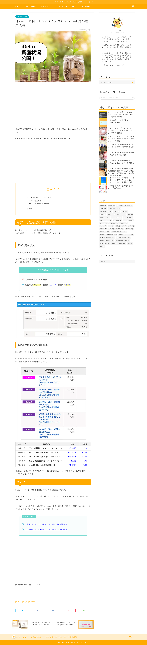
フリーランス (104, 223)
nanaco (124, 211)
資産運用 (33, 602)
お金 (26, 602)
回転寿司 (103, 229)
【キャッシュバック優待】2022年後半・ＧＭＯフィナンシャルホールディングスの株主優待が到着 (121, 180)
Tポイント (111, 214)
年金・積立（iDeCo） (22, 16)
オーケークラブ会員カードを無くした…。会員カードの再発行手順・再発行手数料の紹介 (121, 114)
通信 (130, 243)
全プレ (131, 226)
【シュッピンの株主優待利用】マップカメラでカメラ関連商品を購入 (121, 146)
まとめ (29, 209)
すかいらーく (104, 217)
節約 (114, 243)
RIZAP (102, 214)
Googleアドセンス (105, 211)
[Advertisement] (53, 106)
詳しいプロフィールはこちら (114, 65)
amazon (103, 208)
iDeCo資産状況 (36, 201)
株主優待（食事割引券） (122, 240)
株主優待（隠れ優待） (106, 240)
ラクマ (111, 226)
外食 (111, 229)
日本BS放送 (119, 229)
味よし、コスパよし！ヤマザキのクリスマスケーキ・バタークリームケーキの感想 (121, 138)
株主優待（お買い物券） (119, 232)
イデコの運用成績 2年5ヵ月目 (39, 197)
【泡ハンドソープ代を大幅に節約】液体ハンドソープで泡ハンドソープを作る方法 (121, 130)
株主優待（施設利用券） (107, 237)
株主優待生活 (104, 232)
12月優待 (128, 205)
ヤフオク (103, 226)
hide (56, 190)
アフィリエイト (116, 217)
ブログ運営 (115, 223)
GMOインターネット (114, 208)
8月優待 (111, 205)
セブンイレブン (128, 220)
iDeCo (19, 602)
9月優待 (120, 205)
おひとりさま (121, 214)
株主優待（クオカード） (126, 234)
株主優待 (129, 229)
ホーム (17, 7)
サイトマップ (46, 7)
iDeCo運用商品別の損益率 (40, 203)
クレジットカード (105, 220)
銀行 (102, 246)
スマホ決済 (117, 220)
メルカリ (124, 223)
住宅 (118, 226)
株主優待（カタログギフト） (108, 234)
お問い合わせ (84, 7)
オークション (128, 217)
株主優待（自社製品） (123, 237)
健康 (124, 226)
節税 (107, 243)
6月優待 (103, 205)
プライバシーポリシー (65, 7)
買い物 (122, 243)
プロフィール (30, 7)
